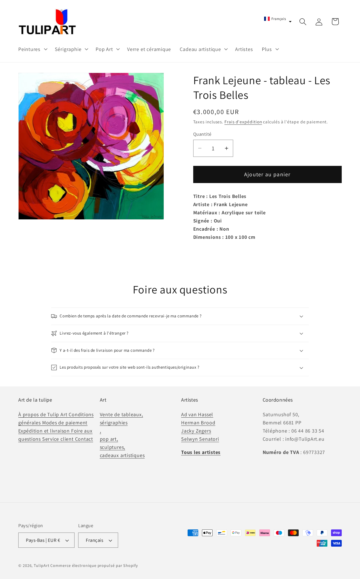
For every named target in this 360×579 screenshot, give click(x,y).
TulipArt (41, 565)
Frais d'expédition (243, 121)
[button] (32, 49)
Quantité (202, 134)
